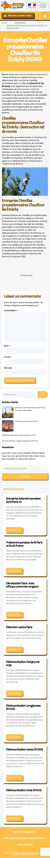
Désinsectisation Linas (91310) (24, 790)
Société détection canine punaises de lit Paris (20, 441)
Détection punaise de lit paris (26, 421)
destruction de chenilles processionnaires (31, 74)
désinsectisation (23, 89)
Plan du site (25, 844)
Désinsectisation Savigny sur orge (23, 663)
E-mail (7, 357)
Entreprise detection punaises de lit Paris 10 (23, 500)
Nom (7, 345)
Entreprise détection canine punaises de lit (19, 435)
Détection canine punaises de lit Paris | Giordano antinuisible (30, 409)
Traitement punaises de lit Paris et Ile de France (24, 544)
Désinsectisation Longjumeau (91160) (23, 707)
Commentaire (11, 310)
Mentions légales (24, 831)
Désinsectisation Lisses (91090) (24, 749)
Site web (8, 368)
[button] (45, 16)
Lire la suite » (14, 530)
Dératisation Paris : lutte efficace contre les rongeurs (22, 585)
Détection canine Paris (19, 627)
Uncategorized (20, 23)
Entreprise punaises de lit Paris (23, 838)
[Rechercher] (43, 394)
